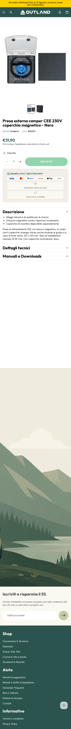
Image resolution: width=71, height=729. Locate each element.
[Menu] (4, 12)
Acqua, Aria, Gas (11, 651)
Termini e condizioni (13, 718)
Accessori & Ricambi (13, 662)
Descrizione (13, 211)
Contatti (7, 703)
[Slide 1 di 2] (31, 109)
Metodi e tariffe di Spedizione (18, 682)
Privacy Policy (10, 723)
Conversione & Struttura (15, 641)
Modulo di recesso (12, 698)
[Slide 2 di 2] (39, 109)
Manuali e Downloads (22, 256)
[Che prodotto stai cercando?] (11, 12)
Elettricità (8, 646)
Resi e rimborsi (10, 692)
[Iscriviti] (63, 615)
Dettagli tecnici (16, 247)
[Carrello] (67, 12)
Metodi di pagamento (14, 677)
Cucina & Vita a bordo (14, 656)
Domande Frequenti (13, 687)
